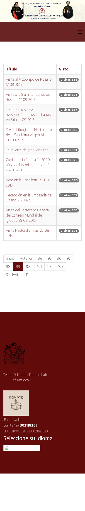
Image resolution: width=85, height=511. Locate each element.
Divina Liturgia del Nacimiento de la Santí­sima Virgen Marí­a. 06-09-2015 (29, 134)
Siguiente (13, 275)
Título (11, 69)
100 (29, 266)
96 (59, 258)
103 (60, 266)
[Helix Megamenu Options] (80, 32)
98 (8, 266)
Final (29, 275)
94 (40, 258)
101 (39, 266)
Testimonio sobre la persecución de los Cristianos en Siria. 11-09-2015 (28, 114)
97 (68, 258)
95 (49, 258)
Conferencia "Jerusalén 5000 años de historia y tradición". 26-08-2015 (28, 164)
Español (25, 448)
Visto (63, 69)
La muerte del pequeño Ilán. (27, 150)
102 (49, 266)
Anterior (26, 258)
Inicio (10, 258)
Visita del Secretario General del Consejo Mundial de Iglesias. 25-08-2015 (27, 215)
